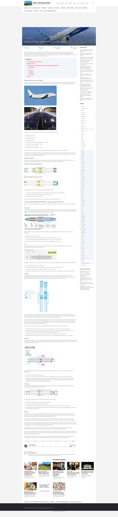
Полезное (83, 140)
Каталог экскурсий (28, 10)
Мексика (83, 205)
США (82, 244)
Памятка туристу (70, 7)
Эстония (83, 259)
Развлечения (44, 7)
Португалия (83, 142)
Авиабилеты (63, 7)
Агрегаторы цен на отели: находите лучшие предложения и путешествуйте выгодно (87, 288)
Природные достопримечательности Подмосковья (85, 275)
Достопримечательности (76, 501)
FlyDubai (31, 74)
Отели (82, 138)
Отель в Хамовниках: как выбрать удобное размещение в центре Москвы (86, 50)
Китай (83, 194)
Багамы (83, 158)
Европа (62, 3)
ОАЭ (82, 207)
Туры (40, 10)
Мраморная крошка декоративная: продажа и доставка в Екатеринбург (58, 492)
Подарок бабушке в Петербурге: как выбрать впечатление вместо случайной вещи (30, 473)
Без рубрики (83, 116)
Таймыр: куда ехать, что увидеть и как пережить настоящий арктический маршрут (86, 61)
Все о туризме (27, 38)
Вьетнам (83, 169)
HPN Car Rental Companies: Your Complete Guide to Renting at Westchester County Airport (86, 85)
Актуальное (83, 106)
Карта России (78, 7)
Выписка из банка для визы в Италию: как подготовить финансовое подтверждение (85, 67)
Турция (74, 3)
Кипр (82, 192)
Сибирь (82, 234)
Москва (82, 227)
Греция (83, 172)
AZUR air (31, 72)
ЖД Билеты (85, 7)
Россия (57, 3)
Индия (83, 183)
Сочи (82, 237)
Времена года (83, 122)
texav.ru (64, 511)
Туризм (83, 128)
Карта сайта (26, 501)
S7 (29, 69)
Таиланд (83, 246)
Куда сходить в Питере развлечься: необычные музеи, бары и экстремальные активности (58, 473)
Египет (66, 3)
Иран (82, 187)
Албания (83, 154)
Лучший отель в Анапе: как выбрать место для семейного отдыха (86, 95)
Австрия (83, 152)
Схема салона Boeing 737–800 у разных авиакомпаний (42, 65)
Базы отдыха (83, 114)
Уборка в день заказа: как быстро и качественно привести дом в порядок (87, 54)
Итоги (28, 76)
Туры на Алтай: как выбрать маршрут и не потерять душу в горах (43, 472)
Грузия (86, 3)
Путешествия (83, 144)
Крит (82, 174)
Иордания (83, 185)
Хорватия (83, 255)
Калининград (83, 224)
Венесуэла (83, 167)
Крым (78, 3)
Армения (83, 156)
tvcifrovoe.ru (60, 511)
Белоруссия (83, 118)
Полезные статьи (36, 7)
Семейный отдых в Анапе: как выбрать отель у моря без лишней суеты (86, 99)
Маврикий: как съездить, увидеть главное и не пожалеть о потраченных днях (86, 89)
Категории (36, 10)
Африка (70, 3)
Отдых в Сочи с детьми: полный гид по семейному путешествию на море (87, 81)
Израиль (83, 181)
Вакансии (52, 501)
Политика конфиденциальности (49, 10)
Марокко (83, 203)
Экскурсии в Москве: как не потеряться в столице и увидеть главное (86, 75)
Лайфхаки (32, 38)
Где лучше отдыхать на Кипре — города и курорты (87, 283)
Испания (82, 3)
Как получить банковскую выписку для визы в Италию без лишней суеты (87, 71)
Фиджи (83, 253)
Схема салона (31, 63)
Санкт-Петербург (84, 232)
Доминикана (84, 178)
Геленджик (83, 219)
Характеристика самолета (34, 61)
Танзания (83, 248)
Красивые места (27, 7)
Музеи (82, 136)
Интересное (50, 7)
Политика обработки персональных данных (40, 501)
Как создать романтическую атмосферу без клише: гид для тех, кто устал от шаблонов (73, 473)
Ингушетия (83, 222)
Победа (31, 71)
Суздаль (82, 239)
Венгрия (83, 165)
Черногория (84, 257)
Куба (82, 198)
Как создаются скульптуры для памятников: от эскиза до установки (87, 472)
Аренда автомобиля (84, 108)
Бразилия (83, 163)
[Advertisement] (59, 20)
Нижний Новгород (84, 229)
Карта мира (56, 7)
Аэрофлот (32, 67)
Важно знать (83, 120)
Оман (82, 209)
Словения (83, 242)
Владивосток (83, 216)
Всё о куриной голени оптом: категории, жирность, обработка (44, 486)
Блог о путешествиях (41, 3)
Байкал (82, 214)
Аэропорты (83, 112)
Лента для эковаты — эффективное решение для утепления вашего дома (30, 492)
